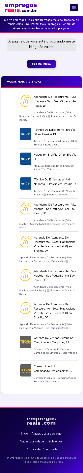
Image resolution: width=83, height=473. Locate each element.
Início (24, 433)
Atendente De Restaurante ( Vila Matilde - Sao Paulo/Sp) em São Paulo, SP (55, 209)
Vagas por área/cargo (47, 433)
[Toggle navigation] (74, 7)
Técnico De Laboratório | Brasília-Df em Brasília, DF (55, 132)
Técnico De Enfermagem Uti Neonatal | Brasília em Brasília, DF (55, 182)
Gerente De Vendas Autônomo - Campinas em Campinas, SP (54, 340)
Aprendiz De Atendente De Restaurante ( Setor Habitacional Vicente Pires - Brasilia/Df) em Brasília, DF (55, 244)
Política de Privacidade (42, 449)
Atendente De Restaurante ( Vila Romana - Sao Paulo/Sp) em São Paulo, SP (55, 101)
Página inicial (41, 64)
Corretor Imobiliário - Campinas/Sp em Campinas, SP (53, 369)
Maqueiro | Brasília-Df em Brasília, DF (55, 157)
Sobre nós (55, 441)
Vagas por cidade (32, 441)
